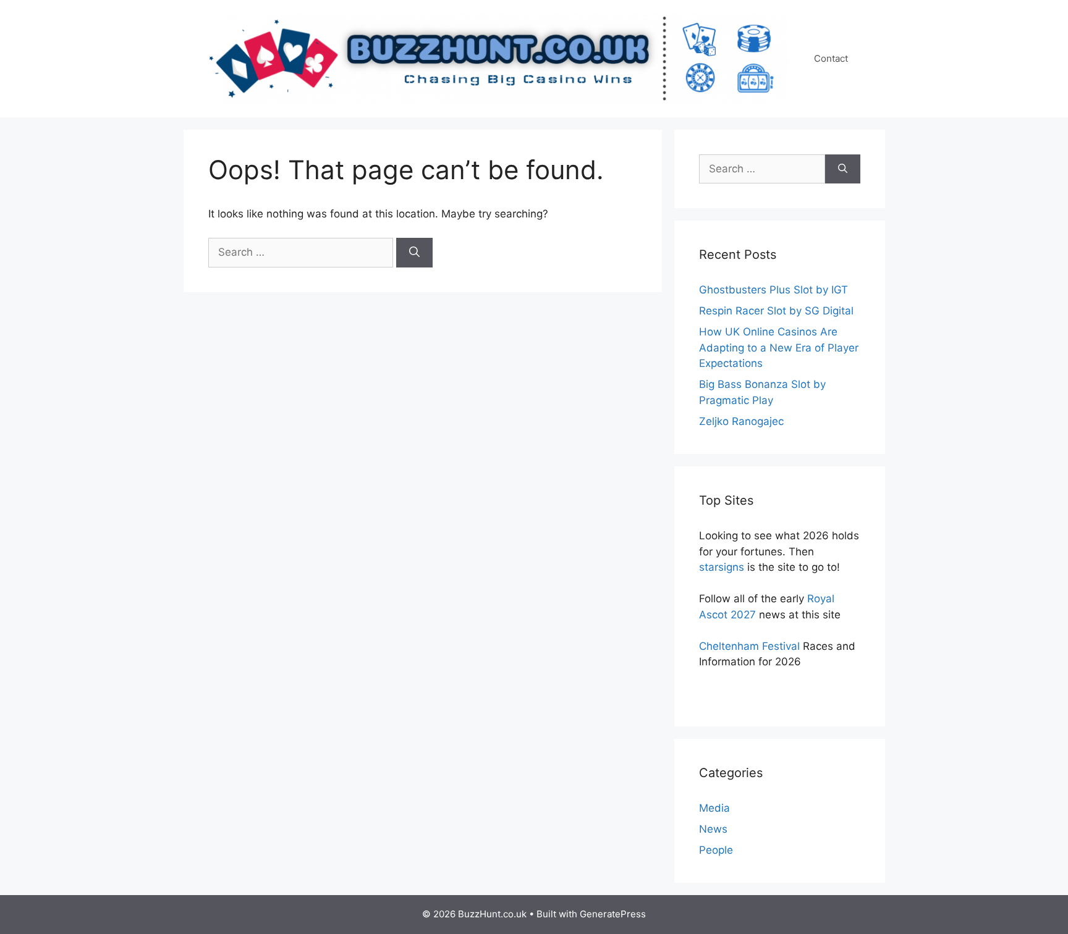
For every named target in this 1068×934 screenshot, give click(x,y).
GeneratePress (613, 914)
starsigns (721, 567)
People (716, 850)
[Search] (414, 252)
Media (714, 808)
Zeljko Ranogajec (741, 421)
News (713, 829)
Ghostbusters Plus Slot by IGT (773, 290)
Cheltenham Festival (749, 646)
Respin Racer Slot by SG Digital (776, 311)
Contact (831, 58)
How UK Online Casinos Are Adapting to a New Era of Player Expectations (778, 347)
